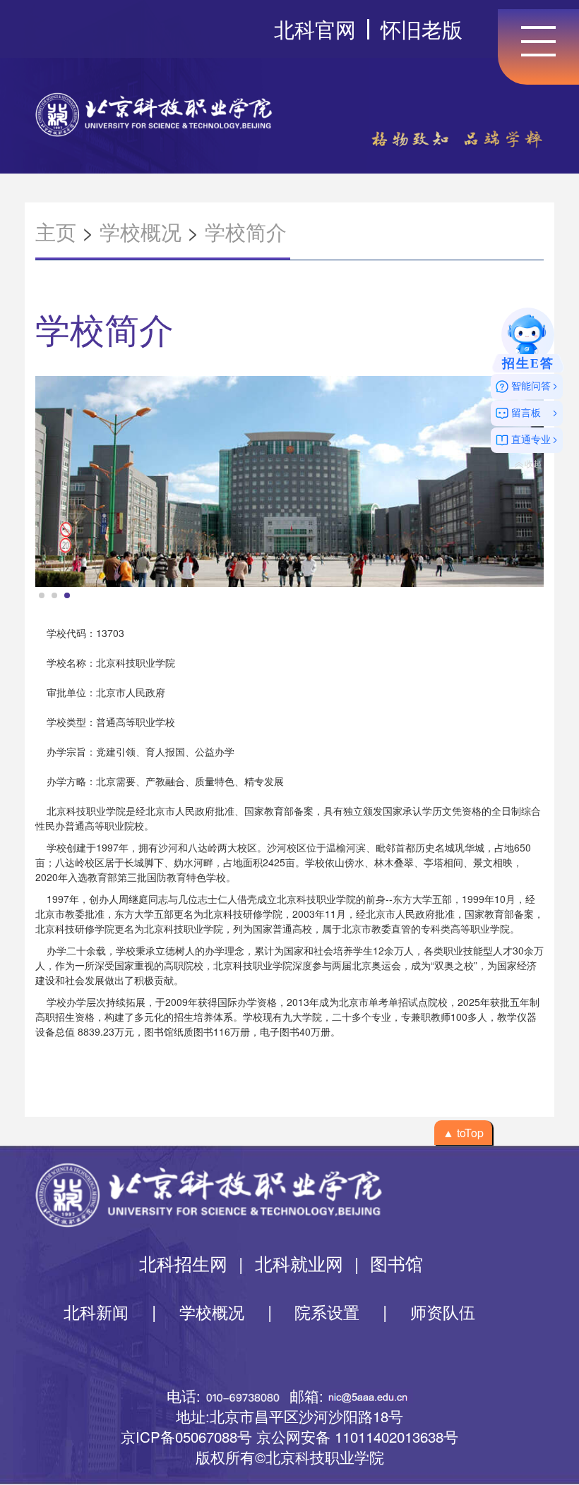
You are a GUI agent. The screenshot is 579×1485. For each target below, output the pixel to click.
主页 (55, 231)
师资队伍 (442, 1311)
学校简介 (246, 231)
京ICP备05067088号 (186, 1436)
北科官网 (315, 28)
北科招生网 (183, 1263)
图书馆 (396, 1263)
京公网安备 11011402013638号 (357, 1436)
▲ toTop (463, 1133)
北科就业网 (299, 1263)
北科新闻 (96, 1311)
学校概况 (140, 231)
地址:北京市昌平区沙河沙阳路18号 (289, 1415)
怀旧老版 (421, 28)
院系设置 (326, 1311)
